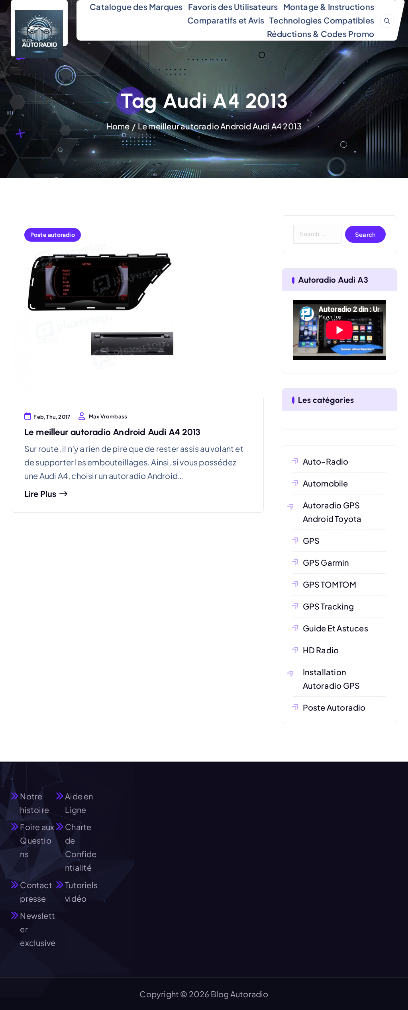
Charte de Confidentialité (80, 847)
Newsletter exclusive (37, 928)
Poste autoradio (52, 234)
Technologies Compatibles (321, 20)
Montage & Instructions (328, 7)
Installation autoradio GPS (331, 678)
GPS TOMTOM (329, 584)
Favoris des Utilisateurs (233, 7)
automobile (325, 483)
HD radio (321, 650)
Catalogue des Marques (136, 7)
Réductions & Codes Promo (320, 34)
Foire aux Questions (37, 840)
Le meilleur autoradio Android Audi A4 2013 (220, 126)
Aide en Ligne (79, 803)
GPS (311, 540)
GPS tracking (328, 606)
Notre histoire (34, 803)
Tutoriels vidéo (81, 891)
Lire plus (40, 493)
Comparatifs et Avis (225, 20)
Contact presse (36, 891)
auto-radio (325, 461)
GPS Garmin (326, 562)
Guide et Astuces (335, 628)
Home (118, 126)
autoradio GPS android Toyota (332, 512)
